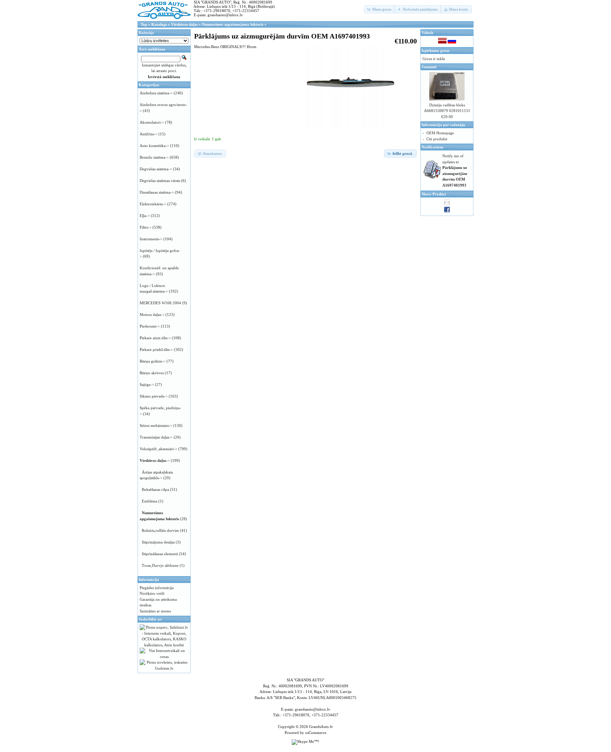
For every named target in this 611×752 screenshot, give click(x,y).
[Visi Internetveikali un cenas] (164, 656)
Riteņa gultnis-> (152, 361)
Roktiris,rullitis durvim (160, 530)
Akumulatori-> (152, 122)
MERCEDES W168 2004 (160, 303)
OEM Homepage (440, 133)
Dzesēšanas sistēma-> (157, 192)
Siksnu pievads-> (154, 396)
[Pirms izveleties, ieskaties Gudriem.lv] (164, 668)
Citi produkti (436, 139)
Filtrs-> (145, 227)
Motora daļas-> (152, 314)
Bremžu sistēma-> (154, 157)
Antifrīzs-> (148, 134)
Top (144, 24)
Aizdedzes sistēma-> (156, 93)
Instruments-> (151, 239)
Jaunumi (428, 67)
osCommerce (315, 732)
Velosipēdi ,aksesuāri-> (158, 449)
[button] (379, 9)
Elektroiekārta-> (153, 204)
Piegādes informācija (157, 588)
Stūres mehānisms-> (156, 425)
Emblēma (149, 501)
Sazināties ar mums (155, 611)
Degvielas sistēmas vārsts (160, 180)
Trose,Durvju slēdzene (160, 565)
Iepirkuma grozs (435, 50)
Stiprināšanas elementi (160, 554)
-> (155, 460)
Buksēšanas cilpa (155, 489)
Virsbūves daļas (184, 24)
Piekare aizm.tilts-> (155, 338)
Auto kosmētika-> (154, 145)
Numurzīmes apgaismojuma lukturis (232, 24)
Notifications (432, 147)
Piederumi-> (150, 326)
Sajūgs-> (147, 384)
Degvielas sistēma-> (156, 169)
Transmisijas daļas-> (156, 437)
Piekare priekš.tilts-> (156, 349)
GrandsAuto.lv (321, 726)
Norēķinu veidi (152, 593)
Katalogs (159, 24)
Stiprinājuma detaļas (158, 542)
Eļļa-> (145, 215)
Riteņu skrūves (152, 373)
